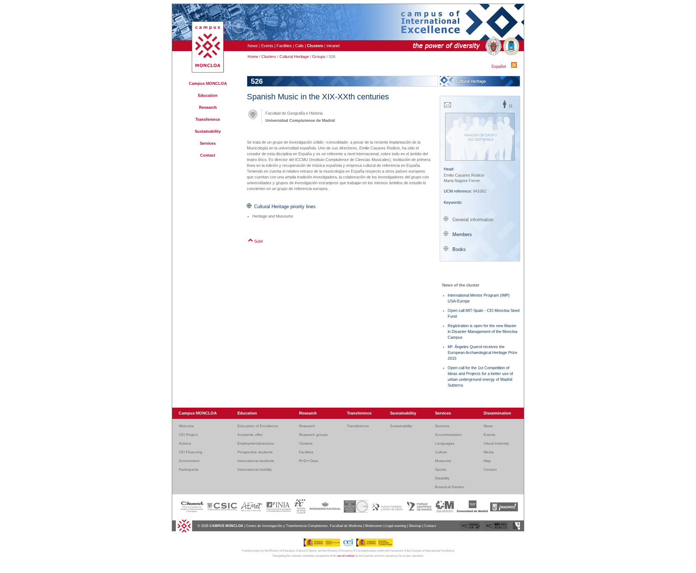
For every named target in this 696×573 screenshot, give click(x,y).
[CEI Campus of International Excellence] (349, 545)
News (253, 46)
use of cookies (346, 555)
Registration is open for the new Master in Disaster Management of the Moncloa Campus (482, 331)
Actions (185, 443)
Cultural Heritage (294, 56)
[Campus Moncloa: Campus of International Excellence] (208, 71)
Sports (440, 469)
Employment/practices (255, 443)
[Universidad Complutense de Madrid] (492, 46)
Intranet (333, 46)
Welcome (186, 426)
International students (255, 461)
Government (189, 461)
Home (253, 56)
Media (489, 452)
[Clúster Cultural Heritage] (480, 81)
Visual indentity (496, 443)
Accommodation (448, 435)
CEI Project (188, 435)
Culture (441, 452)
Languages (444, 443)
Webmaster (373, 526)
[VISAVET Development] (516, 529)
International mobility (254, 469)
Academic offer (249, 435)
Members (462, 234)
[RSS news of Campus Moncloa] (515, 66)
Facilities (284, 46)
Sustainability (208, 131)
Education (208, 95)
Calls (299, 46)
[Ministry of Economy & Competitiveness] (374, 545)
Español (499, 66)
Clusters (268, 56)
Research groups (313, 435)
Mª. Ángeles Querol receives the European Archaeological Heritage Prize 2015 (482, 352)
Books (459, 249)
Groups (319, 56)
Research (208, 107)
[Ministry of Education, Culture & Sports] (323, 545)
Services (208, 143)
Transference (207, 119)
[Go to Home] (184, 531)
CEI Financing (190, 452)
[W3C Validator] (470, 529)
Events (267, 46)
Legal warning (395, 526)
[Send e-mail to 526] (447, 107)
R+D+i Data (308, 461)
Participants (188, 469)
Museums (443, 461)
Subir (258, 241)
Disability (442, 478)
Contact (207, 155)
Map (487, 461)
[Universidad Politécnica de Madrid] (510, 46)
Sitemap (415, 526)
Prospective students (255, 452)
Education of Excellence (257, 426)
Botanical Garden (449, 487)
